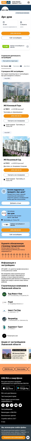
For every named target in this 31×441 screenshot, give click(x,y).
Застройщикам (6, 409)
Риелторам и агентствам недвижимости (10, 400)
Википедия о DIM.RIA (8, 412)
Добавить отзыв (15, 203)
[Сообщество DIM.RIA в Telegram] (11, 405)
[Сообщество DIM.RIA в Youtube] (16, 405)
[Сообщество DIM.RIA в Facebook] (7, 405)
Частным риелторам (8, 396)
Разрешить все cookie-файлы (13, 437)
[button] (15, 46)
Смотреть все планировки (16, 121)
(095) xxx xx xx (15, 33)
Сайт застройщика (15, 38)
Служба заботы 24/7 (8, 418)
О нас (3, 422)
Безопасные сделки (8, 415)
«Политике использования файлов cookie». (13, 434)
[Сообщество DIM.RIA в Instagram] (3, 405)
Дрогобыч (7, 166)
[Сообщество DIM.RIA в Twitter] (20, 405)
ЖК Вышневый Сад (12, 160)
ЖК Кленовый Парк (12, 105)
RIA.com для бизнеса (8, 393)
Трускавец (7, 112)
